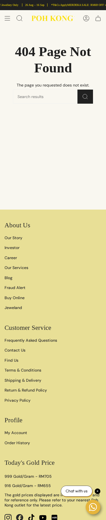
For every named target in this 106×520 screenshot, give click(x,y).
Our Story (13, 237)
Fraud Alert (15, 287)
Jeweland (13, 307)
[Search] (85, 97)
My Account (16, 432)
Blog (8, 277)
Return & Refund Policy (26, 390)
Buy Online (15, 297)
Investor (12, 247)
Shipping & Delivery (23, 380)
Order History (17, 442)
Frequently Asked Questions (31, 340)
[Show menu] (7, 18)
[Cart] (98, 18)
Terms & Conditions (23, 370)
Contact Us (15, 350)
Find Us (11, 360)
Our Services (16, 267)
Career (11, 257)
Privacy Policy (18, 400)
